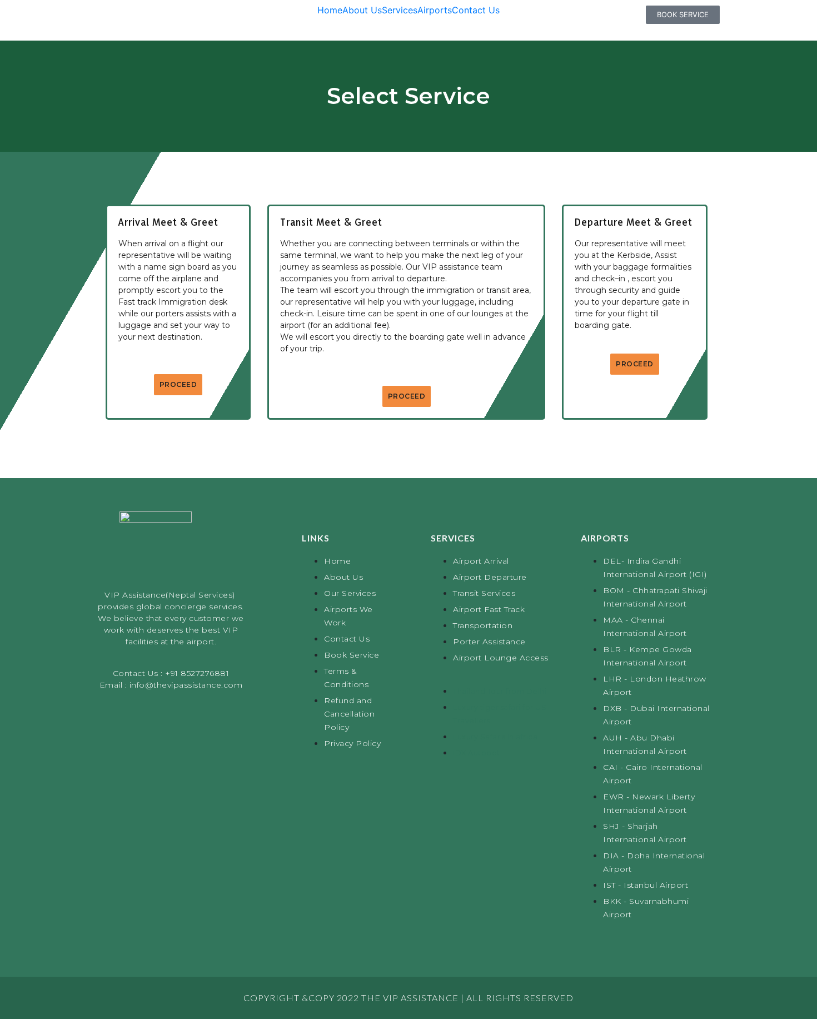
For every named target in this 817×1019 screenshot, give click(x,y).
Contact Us (476, 10)
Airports (434, 10)
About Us (362, 10)
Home (329, 10)
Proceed (178, 384)
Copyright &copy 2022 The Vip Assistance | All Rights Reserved (408, 997)
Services (399, 10)
